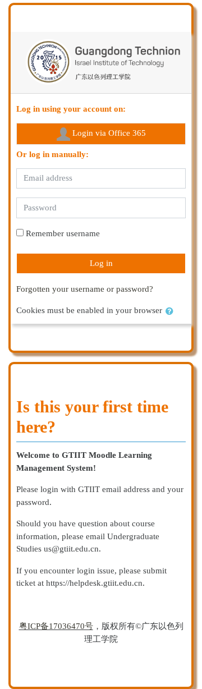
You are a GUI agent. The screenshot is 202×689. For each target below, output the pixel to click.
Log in (101, 263)
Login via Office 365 (108, 132)
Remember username (63, 233)
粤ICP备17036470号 (56, 626)
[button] (171, 312)
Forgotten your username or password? (84, 288)
